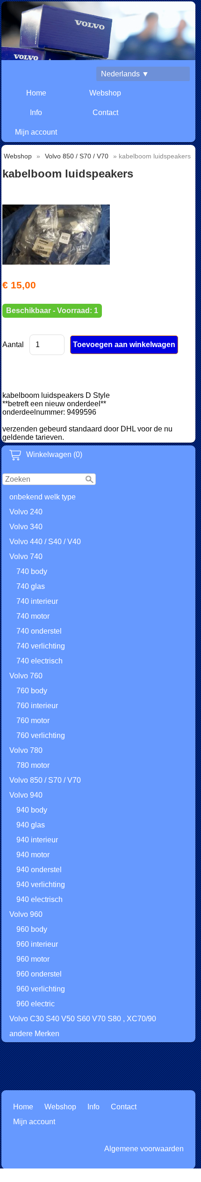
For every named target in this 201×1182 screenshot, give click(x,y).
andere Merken (34, 1034)
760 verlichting (40, 735)
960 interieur (37, 944)
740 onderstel (39, 631)
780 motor (33, 765)
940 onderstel (39, 870)
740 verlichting (40, 646)
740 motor (33, 616)
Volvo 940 (26, 795)
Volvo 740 (26, 556)
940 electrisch (39, 899)
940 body (31, 810)
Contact (105, 112)
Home (36, 93)
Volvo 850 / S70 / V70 (45, 780)
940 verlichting (40, 884)
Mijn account (36, 132)
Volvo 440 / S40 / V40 (45, 542)
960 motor (33, 959)
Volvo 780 (26, 750)
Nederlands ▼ (125, 74)
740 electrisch (39, 661)
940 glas (30, 825)
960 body (31, 929)
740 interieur (37, 601)
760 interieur (37, 706)
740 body (31, 571)
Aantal (13, 344)
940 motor (33, 855)
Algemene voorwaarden (144, 1149)
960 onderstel (39, 974)
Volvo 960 (26, 914)
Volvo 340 (26, 527)
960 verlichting (40, 989)
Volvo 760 (26, 676)
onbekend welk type (42, 497)
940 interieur (37, 840)
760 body (31, 691)
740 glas (30, 586)
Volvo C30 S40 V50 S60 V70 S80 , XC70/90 (82, 1019)
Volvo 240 (26, 512)
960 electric (35, 1004)
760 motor (33, 720)
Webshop (105, 93)
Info (36, 112)
